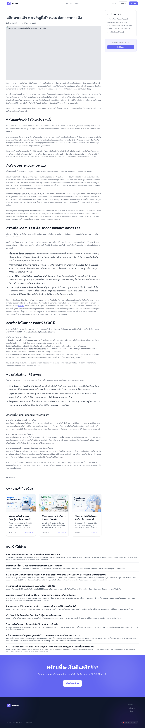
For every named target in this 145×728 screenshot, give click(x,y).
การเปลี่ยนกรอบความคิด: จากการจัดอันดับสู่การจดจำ (120, 25)
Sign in (123, 3)
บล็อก (77, 3)
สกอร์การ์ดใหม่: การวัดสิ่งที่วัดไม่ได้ (118, 29)
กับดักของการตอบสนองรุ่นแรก (117, 22)
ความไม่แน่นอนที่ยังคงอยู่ (115, 32)
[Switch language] (114, 3)
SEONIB (21, 306)
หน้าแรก (69, 3)
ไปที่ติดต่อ (120, 47)
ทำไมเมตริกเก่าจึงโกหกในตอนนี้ (117, 19)
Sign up (133, 3)
